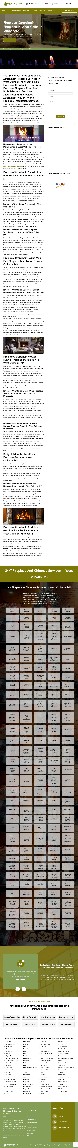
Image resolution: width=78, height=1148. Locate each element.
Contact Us (51, 10)
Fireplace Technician (68, 884)
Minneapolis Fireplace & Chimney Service (51, 1145)
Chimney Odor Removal (26, 761)
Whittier (60, 1084)
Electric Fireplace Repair (54, 694)
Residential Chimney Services (54, 740)
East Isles (9, 1089)
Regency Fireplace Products (68, 780)
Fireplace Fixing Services (26, 903)
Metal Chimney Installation (12, 649)
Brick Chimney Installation (68, 637)
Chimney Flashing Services (12, 685)
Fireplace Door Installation (40, 717)
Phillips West (45, 1084)
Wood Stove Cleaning (68, 893)
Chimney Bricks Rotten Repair (54, 751)
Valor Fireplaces (26, 791)
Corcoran (9, 1077)
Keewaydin (26, 1074)
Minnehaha (44, 1063)
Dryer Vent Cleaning (68, 850)
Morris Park (44, 1065)
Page (42, 1082)
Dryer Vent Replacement (40, 875)
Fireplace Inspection (40, 658)
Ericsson (26, 1044)
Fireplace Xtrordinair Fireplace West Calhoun (21, 49)
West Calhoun (62, 1082)
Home (3, 10)
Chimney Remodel (53, 913)
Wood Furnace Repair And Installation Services (40, 704)
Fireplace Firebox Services (40, 730)
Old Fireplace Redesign (54, 761)
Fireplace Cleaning (67, 610)
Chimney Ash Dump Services (40, 676)
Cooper (8, 1074)
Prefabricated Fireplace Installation (68, 705)
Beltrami (8, 1049)
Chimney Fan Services (68, 676)
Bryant (8, 1053)
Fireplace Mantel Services (67, 924)
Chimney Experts (12, 875)
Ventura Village (63, 1070)
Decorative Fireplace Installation (68, 875)
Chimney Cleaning (26, 610)
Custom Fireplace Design (26, 770)
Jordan (25, 1072)
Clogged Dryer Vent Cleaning (12, 867)
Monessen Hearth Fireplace (26, 828)
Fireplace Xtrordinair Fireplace (68, 819)
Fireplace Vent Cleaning (54, 685)
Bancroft (9, 1046)
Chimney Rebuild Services (26, 850)
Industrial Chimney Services (68, 740)
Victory (60, 1072)
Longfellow (26, 1091)
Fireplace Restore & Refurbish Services (26, 925)
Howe (25, 1065)
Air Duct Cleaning (26, 858)
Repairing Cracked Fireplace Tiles (40, 751)
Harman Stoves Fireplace (26, 810)
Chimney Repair (54, 617)
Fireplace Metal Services (12, 730)
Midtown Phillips (46, 1060)
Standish (61, 1056)
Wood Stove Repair (40, 893)
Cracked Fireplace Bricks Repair (40, 924)
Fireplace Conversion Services (54, 903)
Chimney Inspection (54, 610)
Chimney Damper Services (26, 676)
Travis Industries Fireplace (54, 828)
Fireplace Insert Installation (12, 850)
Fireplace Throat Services (12, 740)
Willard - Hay (62, 1086)
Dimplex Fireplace (54, 810)
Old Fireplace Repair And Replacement (54, 659)
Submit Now (60, 116)
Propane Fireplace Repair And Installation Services (12, 717)
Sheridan (61, 1044)
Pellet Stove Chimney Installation (40, 770)
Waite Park (61, 1074)
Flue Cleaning (12, 618)
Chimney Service (40, 610)
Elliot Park (26, 1042)
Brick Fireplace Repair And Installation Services (12, 924)
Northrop (44, 1079)
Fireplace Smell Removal (12, 761)
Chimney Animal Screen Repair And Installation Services (54, 637)
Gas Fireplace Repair (40, 694)
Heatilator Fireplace (26, 801)
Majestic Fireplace (54, 801)
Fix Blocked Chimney (12, 750)
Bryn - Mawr (10, 1056)
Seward (60, 1042)
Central (8, 1065)
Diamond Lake (10, 1079)
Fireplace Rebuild (12, 694)
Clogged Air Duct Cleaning (26, 867)
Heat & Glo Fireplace (12, 810)
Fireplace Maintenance (26, 893)
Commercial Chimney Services (40, 740)
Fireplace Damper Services (54, 730)
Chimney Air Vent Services (12, 780)
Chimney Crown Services (12, 668)
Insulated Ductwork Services (68, 913)
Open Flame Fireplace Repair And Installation (12, 913)
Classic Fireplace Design (67, 761)
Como (8, 1072)
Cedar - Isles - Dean (12, 1060)
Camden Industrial (12, 1058)
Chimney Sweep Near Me (40, 884)
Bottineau (9, 1051)
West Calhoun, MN (63, 1127)
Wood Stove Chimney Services (12, 903)
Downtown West (11, 1084)
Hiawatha (26, 1060)
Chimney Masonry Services (26, 685)
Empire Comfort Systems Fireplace (12, 839)
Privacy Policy (31, 1136)
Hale (24, 1053)
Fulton (25, 1051)
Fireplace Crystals (26, 780)
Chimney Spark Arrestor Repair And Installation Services (40, 637)
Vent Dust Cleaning (54, 858)
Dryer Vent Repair (26, 875)
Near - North (45, 1067)
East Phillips (9, 1091)
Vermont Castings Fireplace (67, 801)
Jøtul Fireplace (12, 819)
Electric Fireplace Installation (26, 705)
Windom (61, 1089)
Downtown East (11, 1082)
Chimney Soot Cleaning (12, 626)
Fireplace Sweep (40, 685)
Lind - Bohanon (28, 1084)
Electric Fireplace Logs (26, 740)
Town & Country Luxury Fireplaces (40, 792)
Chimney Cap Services (26, 667)
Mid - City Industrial (47, 1058)
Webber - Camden (64, 1077)
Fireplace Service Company (40, 867)
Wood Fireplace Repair (26, 694)
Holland (25, 1063)
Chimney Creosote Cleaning (26, 626)
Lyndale (43, 1046)
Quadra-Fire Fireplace (67, 810)
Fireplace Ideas (12, 884)
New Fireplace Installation (68, 626)
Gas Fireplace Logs (68, 730)
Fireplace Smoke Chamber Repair (40, 649)
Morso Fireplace (40, 828)
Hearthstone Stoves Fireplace (68, 828)
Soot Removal (40, 618)
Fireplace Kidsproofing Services (54, 850)
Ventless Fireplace (40, 903)
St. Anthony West (63, 1053)
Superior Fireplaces (12, 791)
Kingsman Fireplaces (54, 791)
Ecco (7, 1093)
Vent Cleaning (12, 858)
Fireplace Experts (67, 866)
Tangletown (62, 1065)
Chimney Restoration (12, 658)
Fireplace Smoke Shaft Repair (26, 649)
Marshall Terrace (46, 1053)
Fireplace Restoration (12, 637)
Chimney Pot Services (54, 676)
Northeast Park (46, 1077)
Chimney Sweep (12, 610)
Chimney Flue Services (68, 667)
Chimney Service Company (54, 867)
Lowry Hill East (45, 1044)
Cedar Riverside (11, 1063)
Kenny (25, 1077)
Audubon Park (10, 1044)
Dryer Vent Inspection (68, 858)
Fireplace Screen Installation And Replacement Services (68, 839)
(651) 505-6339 (69, 10)
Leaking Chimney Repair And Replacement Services (26, 750)
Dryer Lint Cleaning (40, 858)
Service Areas (38, 10)
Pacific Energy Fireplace (26, 819)
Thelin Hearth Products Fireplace (26, 839)
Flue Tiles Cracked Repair (40, 761)
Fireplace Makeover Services (40, 913)
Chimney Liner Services (12, 676)
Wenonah (61, 1079)
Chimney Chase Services (40, 668)
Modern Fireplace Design (12, 770)
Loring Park (27, 1093)
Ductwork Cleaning (54, 884)
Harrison (26, 1056)
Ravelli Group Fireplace (40, 839)
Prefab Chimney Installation (40, 850)
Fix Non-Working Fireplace (26, 637)
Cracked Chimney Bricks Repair (68, 751)
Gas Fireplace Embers (68, 770)
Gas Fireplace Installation (12, 704)
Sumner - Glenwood (64, 1063)
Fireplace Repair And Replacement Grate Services (26, 730)
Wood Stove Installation (54, 893)
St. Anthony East (63, 1051)
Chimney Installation (68, 617)
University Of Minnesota (66, 1067)
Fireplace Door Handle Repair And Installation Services (54, 717)
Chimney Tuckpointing (68, 649)
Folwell (25, 1049)
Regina (43, 1093)
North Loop (44, 1074)
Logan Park (27, 1089)
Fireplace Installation (54, 626)
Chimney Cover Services (54, 668)
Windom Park (62, 1091)
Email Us (69, 3)
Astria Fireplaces (68, 791)
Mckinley (43, 1056)
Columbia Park (10, 1070)
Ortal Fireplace (54, 819)
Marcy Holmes (45, 1051)
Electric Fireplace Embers (54, 770)
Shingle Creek (62, 1046)
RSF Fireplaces (12, 801)
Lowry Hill (44, 1042)
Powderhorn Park (46, 1086)
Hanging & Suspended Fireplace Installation (68, 903)
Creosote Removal (26, 617)
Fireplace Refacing (54, 649)
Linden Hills (27, 1086)
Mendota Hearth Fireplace (40, 819)
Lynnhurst (44, 1049)
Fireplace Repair (40, 626)
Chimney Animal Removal (54, 839)
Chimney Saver (68, 658)
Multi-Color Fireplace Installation (40, 780)
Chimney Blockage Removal (26, 659)
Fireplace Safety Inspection (54, 875)
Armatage (9, 1042)
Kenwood (26, 1079)
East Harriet (10, 1086)
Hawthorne (27, 1058)
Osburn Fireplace (40, 810)
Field (24, 1046)
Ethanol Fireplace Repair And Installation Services (54, 704)
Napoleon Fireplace (40, 801)
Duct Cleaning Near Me (26, 884)
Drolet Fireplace (12, 828)
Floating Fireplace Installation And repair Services (54, 924)
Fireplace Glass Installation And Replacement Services (26, 717)
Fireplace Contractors (67, 685)
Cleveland (9, 1067)
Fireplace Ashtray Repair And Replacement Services (68, 717)
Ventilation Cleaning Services (26, 913)
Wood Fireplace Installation (68, 694)
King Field (26, 1082)
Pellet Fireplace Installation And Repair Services (54, 780)
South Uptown (63, 1049)
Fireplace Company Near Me (12, 893)
